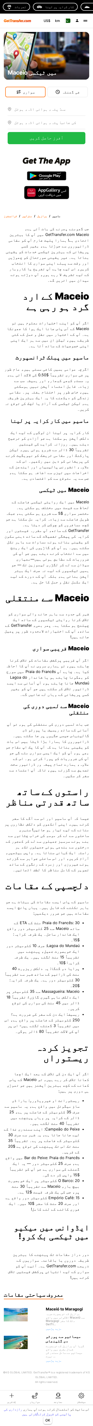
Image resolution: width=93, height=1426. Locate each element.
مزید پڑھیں (54, 1328)
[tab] (11, 1397)
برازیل (42, 216)
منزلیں (27, 216)
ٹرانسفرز (10, 216)
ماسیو (56, 216)
